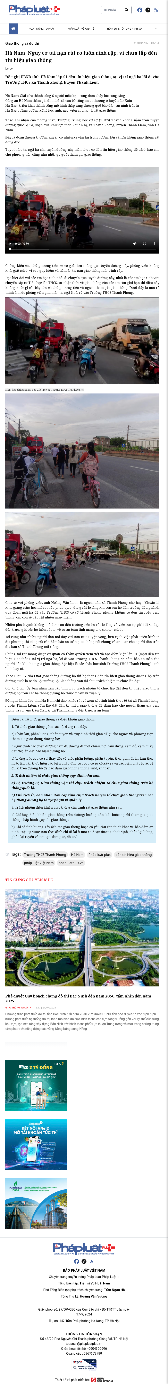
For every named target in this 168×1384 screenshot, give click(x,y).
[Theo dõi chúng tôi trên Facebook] (139, 10)
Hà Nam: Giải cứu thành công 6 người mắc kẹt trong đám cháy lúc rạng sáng (65, 95)
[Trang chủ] (84, 1249)
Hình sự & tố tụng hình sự (124, 28)
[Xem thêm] (156, 28)
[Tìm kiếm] (126, 9)
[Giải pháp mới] (102, 1379)
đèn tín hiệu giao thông (134, 854)
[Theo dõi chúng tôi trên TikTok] (148, 10)
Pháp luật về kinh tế (81, 28)
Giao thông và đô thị (22, 43)
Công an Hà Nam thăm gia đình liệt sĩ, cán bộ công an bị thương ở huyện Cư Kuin (68, 100)
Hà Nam (77, 854)
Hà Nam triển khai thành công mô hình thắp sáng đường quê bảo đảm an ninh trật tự (72, 105)
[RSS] (91, 1261)
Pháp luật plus (100, 854)
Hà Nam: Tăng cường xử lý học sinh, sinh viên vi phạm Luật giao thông (60, 110)
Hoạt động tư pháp (41, 28)
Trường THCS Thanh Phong (45, 854)
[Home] (13, 29)
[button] (156, 10)
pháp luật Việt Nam (39, 863)
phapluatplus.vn (71, 863)
